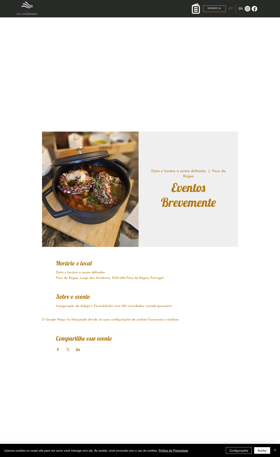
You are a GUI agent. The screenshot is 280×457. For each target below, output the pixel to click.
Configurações (238, 450)
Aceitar (262, 450)
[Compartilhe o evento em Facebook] (58, 349)
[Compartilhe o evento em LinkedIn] (78, 349)
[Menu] (196, 8)
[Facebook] (254, 8)
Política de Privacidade (173, 450)
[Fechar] (275, 450)
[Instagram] (247, 8)
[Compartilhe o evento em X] (68, 349)
